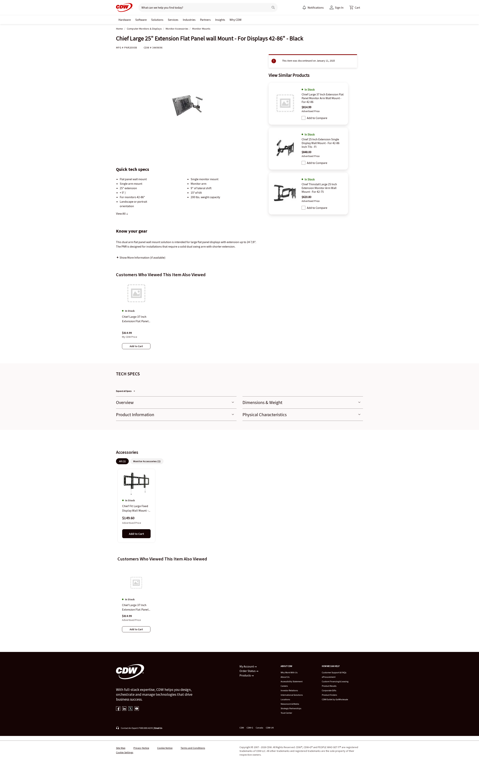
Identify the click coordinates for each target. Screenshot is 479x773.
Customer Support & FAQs (334, 672)
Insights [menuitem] (220, 20)
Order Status (248, 671)
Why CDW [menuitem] (236, 20)
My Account (247, 666)
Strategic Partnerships (291, 708)
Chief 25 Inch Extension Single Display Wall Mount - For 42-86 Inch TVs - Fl (320, 143)
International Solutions (292, 694)
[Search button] (273, 7)
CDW (242, 727)
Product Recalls (329, 685)
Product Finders (329, 694)
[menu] (313, 7)
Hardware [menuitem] (124, 20)
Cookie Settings (124, 752)
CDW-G (250, 727)
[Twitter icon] (130, 709)
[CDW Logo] (124, 7)
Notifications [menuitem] (316, 7)
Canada (259, 727)
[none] (124, 19)
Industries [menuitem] (189, 20)
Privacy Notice (141, 748)
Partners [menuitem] (205, 20)
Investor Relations (289, 690)
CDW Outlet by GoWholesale (335, 699)
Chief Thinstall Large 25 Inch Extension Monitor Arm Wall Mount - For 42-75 (319, 187)
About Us (285, 677)
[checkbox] (303, 118)
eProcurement (328, 677)
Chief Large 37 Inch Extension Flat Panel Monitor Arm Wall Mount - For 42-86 (323, 98)
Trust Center (286, 712)
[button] (354, 7)
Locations (285, 699)
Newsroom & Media (290, 703)
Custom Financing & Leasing (335, 681)
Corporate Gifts (329, 690)
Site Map (120, 748)
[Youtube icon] (137, 709)
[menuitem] (304, 7)
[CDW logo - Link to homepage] (124, 7)
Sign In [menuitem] (339, 7)
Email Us (158, 728)
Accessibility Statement (292, 681)
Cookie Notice (165, 748)
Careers (284, 685)
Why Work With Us (289, 672)
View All (121, 213)
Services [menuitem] (173, 20)
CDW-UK (270, 727)
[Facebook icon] (118, 709)
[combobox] (202, 7)
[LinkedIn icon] (124, 709)
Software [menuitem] (141, 20)
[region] (239, 319)
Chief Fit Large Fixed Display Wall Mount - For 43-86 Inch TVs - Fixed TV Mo (135, 508)
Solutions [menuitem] (157, 20)
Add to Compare (317, 118)
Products (245, 675)
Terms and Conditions (193, 748)
